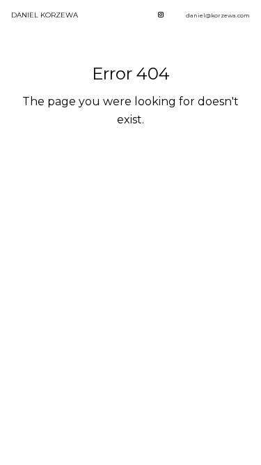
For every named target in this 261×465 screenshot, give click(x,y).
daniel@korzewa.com (218, 15)
